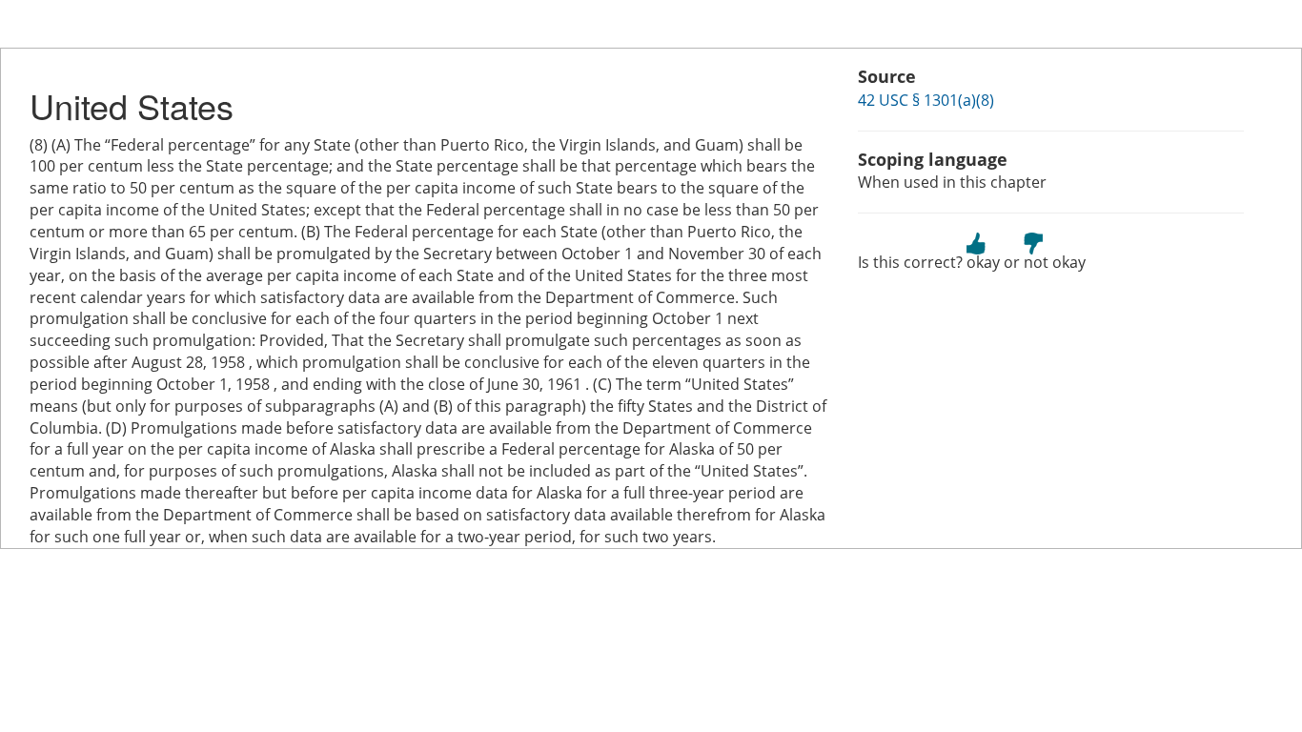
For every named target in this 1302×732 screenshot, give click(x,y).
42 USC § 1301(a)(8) (926, 100)
